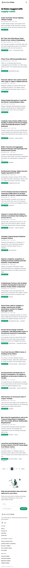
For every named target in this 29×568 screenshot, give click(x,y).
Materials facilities (5, 560)
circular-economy (13, 363)
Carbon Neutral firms (7, 541)
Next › (23, 469)
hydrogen (11, 162)
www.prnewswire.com (5, 128)
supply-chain (5, 29)
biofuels (11, 408)
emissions (11, 138)
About (2, 528)
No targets (4, 550)
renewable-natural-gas (14, 183)
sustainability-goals (18, 50)
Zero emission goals (6, 548)
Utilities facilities (5, 563)
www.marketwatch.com (6, 21)
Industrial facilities (6, 558)
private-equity (12, 250)
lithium (11, 296)
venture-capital (19, 138)
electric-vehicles (19, 227)
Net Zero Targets (5, 545)
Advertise (3, 533)
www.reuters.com (5, 103)
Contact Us (4, 531)
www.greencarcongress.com (7, 42)
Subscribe (4, 535)
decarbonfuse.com (5, 152)
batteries (11, 205)
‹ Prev (3, 469)
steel (10, 50)
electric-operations (22, 388)
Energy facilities (5, 556)
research (11, 434)
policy (16, 434)
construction (12, 343)
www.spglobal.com (5, 83)
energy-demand (12, 388)
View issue (14, 21)
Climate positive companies (8, 543)
